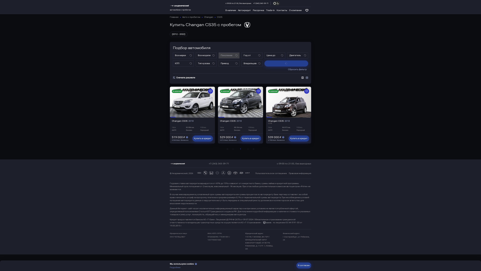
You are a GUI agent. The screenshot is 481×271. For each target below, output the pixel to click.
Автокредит (244, 10)
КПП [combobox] (177, 63)
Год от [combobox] (247, 55)
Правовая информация (300, 173)
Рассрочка (258, 10)
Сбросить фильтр (297, 69)
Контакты (282, 10)
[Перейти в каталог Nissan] (217, 173)
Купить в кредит (202, 138)
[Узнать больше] (187, 137)
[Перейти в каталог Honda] (211, 173)
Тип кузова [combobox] (204, 63)
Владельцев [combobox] (250, 63)
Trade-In (270, 10)
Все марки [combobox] (180, 55)
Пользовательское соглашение (271, 173)
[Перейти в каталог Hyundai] (241, 173)
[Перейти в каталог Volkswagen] (229, 173)
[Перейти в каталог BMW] (205, 173)
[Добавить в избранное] (210, 91)
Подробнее (175, 267)
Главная (174, 17)
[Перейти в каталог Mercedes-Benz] (223, 173)
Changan (208, 17)
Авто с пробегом (191, 17)
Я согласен (304, 265)
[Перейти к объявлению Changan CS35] (192, 102)
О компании (295, 10)
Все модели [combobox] (204, 55)
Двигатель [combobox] (295, 55)
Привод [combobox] (225, 63)
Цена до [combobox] (271, 55)
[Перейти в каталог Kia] (247, 173)
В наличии (230, 10)
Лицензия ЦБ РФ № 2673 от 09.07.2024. (235, 220)
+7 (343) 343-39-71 (261, 3)
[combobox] (185, 77)
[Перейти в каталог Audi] (199, 173)
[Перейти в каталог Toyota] (235, 173)
